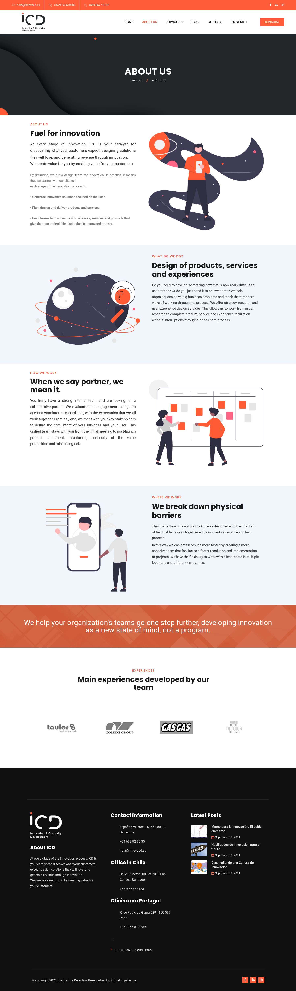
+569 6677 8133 (99, 5)
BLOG (194, 22)
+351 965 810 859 (133, 927)
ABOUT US (149, 22)
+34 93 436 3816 (64, 5)
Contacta (272, 22)
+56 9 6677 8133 (132, 889)
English (238, 22)
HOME (129, 22)
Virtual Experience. (123, 980)
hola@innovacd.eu (28, 5)
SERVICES (173, 22)
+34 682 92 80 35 (132, 841)
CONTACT (215, 22)
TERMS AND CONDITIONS (133, 950)
